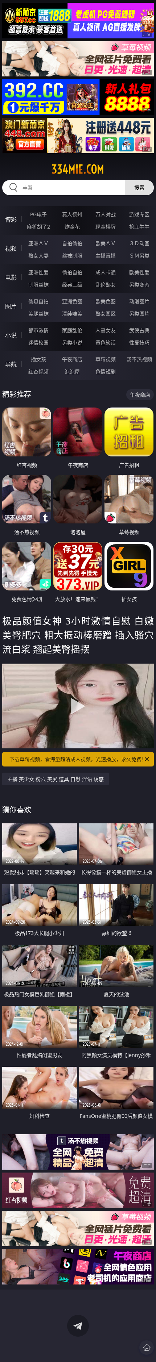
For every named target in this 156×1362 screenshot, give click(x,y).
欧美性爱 (139, 272)
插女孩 (38, 359)
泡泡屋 (72, 371)
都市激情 (38, 330)
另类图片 (139, 313)
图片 (11, 306)
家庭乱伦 (72, 330)
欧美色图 (105, 301)
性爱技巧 (139, 342)
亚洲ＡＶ (38, 243)
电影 (11, 277)
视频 (11, 248)
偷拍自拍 (72, 272)
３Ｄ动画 (139, 243)
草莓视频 (105, 359)
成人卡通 (105, 272)
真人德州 (72, 214)
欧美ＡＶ (105, 243)
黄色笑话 (105, 342)
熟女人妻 (38, 255)
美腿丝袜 (38, 313)
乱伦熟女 (105, 284)
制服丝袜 (38, 284)
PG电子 (38, 214)
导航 (11, 364)
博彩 (11, 219)
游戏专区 (139, 214)
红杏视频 (38, 371)
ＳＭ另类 (139, 255)
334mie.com (78, 169)
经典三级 (72, 284)
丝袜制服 (72, 255)
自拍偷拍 (72, 243)
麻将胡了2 (38, 226)
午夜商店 (72, 359)
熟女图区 (105, 313)
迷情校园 (38, 342)
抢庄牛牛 (139, 226)
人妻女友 (105, 330)
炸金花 (72, 226)
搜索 (139, 187)
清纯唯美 (72, 313)
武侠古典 (139, 330)
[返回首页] (146, 1347)
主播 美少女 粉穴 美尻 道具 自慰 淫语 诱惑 (55, 779)
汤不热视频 (139, 359)
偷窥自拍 (38, 301)
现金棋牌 (105, 226)
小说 (11, 335)
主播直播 (105, 255)
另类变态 (139, 284)
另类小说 (72, 342)
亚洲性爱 (38, 272)
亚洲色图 (72, 301)
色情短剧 (105, 371)
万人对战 (105, 214)
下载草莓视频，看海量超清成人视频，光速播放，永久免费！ (78, 759)
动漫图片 (139, 301)
